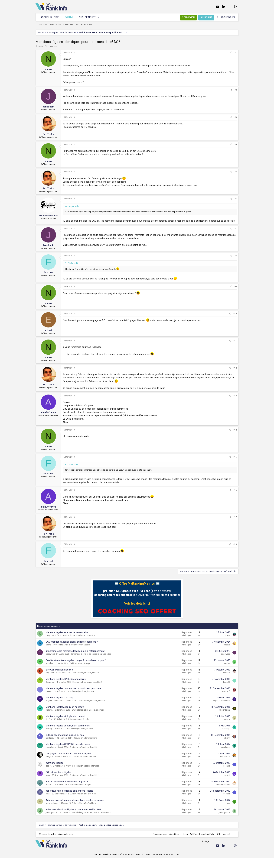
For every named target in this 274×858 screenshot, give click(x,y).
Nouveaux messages (50, 24)
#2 (236, 90)
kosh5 (48, 645)
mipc (228, 803)
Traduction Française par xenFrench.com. (162, 854)
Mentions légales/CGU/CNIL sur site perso (68, 744)
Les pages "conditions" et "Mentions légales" (69, 753)
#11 (235, 341)
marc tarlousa (52, 803)
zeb (47, 766)
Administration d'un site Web (83, 794)
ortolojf (227, 775)
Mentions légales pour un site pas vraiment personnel (73, 688)
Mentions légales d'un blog (59, 697)
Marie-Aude (225, 756)
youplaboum (51, 747)
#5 (236, 172)
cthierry (227, 738)
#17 (235, 517)
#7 (236, 228)
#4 (236, 144)
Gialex (48, 785)
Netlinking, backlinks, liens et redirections (92, 812)
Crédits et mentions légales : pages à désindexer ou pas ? (76, 660)
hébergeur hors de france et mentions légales (69, 790)
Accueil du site (49, 17)
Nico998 (226, 673)
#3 (236, 117)
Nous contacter (160, 834)
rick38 (227, 635)
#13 (235, 396)
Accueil (226, 834)
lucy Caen (50, 673)
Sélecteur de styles (47, 834)
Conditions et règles (178, 834)
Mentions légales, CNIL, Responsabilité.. (66, 679)
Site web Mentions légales (59, 669)
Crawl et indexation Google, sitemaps (88, 710)
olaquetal (226, 719)
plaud (48, 775)
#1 (236, 53)
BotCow (49, 719)
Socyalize (50, 682)
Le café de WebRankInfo (85, 803)
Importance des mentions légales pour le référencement (75, 651)
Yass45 (49, 691)
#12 (235, 368)
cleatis (227, 645)
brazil (48, 794)
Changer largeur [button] (65, 834)
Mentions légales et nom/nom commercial (68, 725)
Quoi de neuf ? (87, 17)
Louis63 (226, 682)
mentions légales (54, 762)
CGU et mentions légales (58, 772)
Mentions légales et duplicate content (65, 716)
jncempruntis (51, 812)
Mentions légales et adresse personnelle (67, 632)
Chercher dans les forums (77, 24)
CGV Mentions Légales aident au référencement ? (72, 641)
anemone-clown (223, 785)
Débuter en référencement (85, 738)
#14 (235, 430)
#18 (235, 544)
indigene (49, 756)
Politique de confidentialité (202, 834)
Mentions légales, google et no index (65, 707)
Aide (219, 834)
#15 (235, 457)
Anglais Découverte (54, 700)
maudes (49, 663)
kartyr (48, 635)
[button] (98, 17)
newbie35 (50, 738)
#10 (235, 313)
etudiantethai (224, 710)
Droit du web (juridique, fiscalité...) (80, 635)
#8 (236, 256)
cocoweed (50, 654)
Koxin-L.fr (226, 691)
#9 (236, 286)
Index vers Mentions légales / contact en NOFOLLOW (73, 809)
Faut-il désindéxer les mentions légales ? (67, 781)
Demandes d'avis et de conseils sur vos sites (91, 654)
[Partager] (231, 53)
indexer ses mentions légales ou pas (65, 735)
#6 (236, 199)
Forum (69, 17)
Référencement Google (79, 645)
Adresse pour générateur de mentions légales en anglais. (75, 800)
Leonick (226, 766)
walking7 (49, 710)
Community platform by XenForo (119, 854)
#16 (235, 490)
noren (40, 46)
